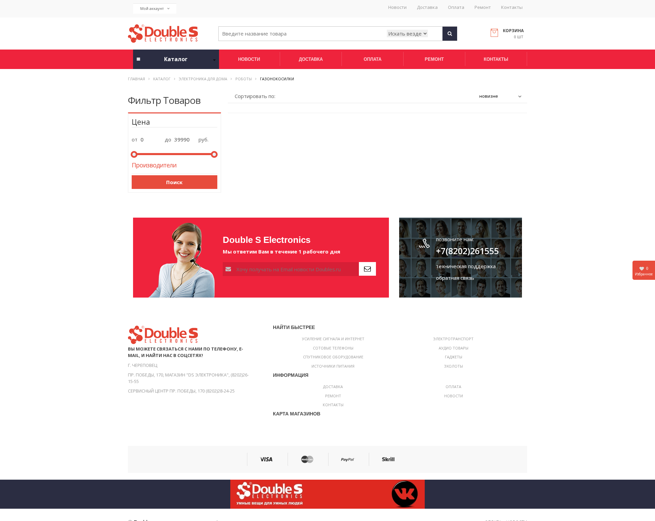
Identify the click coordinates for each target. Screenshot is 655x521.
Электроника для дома (203, 78)
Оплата (456, 7)
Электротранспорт (453, 338)
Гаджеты (453, 356)
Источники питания (332, 366)
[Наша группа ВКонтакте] (327, 493)
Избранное (644, 271)
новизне (488, 96)
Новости (397, 7)
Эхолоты (453, 366)
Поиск (174, 182)
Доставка (427, 7)
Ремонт (483, 7)
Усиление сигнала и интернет (333, 338)
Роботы (243, 78)
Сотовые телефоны (333, 348)
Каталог (162, 78)
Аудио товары (453, 348)
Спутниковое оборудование (333, 356)
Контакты (512, 7)
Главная (136, 78)
